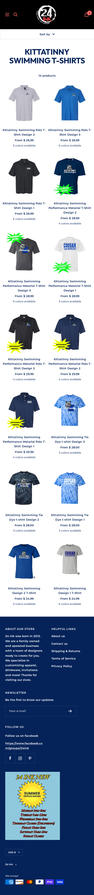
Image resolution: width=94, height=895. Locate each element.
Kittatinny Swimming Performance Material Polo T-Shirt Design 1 (24, 441)
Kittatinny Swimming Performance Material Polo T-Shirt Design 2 (70, 363)
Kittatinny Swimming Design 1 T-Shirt (70, 591)
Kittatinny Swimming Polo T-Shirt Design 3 (69, 132)
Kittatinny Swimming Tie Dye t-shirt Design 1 (70, 517)
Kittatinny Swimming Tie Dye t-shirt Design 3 (70, 439)
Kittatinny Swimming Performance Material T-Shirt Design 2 (70, 208)
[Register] (70, 711)
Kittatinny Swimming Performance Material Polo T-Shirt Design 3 (24, 363)
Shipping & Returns (65, 651)
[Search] (15, 15)
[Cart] (86, 14)
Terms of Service (63, 658)
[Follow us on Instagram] (20, 758)
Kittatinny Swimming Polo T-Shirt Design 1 (24, 206)
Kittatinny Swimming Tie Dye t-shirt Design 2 (24, 517)
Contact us (59, 643)
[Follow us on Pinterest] (30, 758)
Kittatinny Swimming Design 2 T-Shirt (24, 591)
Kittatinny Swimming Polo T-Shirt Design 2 (24, 132)
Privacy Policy (61, 666)
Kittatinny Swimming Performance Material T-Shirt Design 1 (70, 285)
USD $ (12, 852)
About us (58, 636)
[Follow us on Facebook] (10, 758)
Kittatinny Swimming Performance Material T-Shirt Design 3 (24, 285)
